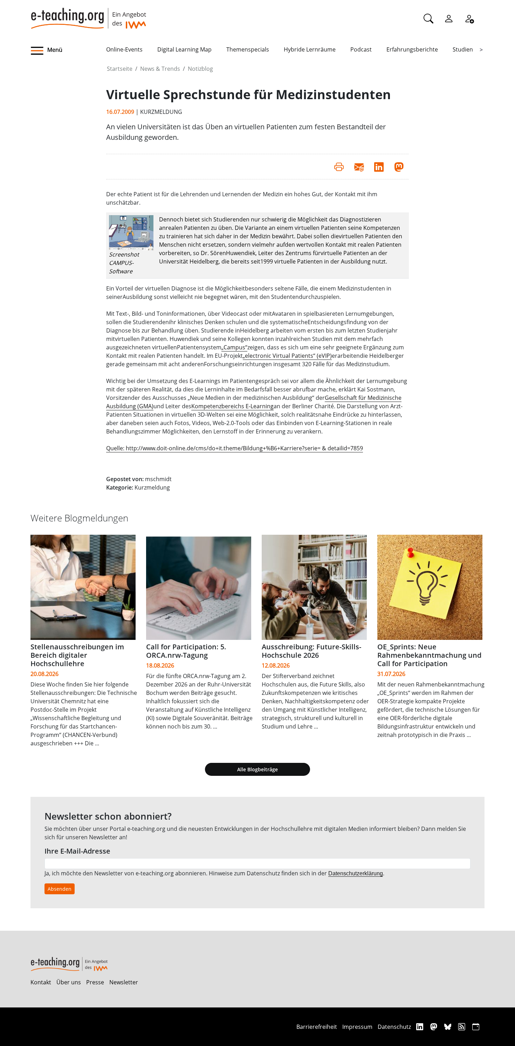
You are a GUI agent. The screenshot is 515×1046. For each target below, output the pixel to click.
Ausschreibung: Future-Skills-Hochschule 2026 (311, 651)
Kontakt (40, 982)
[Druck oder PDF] (339, 166)
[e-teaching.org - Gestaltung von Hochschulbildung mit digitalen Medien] (88, 14)
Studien (463, 49)
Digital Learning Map (184, 49)
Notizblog (200, 69)
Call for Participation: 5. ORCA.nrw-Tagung (186, 651)
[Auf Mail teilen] (359, 166)
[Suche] (428, 18)
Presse (95, 982)
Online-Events (124, 49)
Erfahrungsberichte (412, 49)
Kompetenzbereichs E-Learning (232, 406)
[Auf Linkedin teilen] (379, 166)
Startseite (119, 69)
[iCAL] (475, 1026)
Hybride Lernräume (310, 49)
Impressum (357, 1027)
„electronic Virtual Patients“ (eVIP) (287, 356)
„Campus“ (234, 347)
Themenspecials (247, 49)
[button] (68, 51)
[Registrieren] (469, 18)
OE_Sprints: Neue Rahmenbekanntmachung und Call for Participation (429, 655)
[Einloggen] (449, 18)
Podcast (361, 49)
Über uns (68, 982)
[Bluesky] (448, 1026)
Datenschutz (394, 1027)
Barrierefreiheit (316, 1027)
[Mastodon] (434, 1026)
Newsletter (123, 982)
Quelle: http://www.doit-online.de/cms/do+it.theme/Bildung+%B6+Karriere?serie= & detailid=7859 (234, 448)
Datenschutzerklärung (355, 873)
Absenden (59, 889)
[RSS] (462, 1026)
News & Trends (160, 69)
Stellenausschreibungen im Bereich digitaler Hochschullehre (77, 655)
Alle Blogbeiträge (257, 769)
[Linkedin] (420, 1026)
